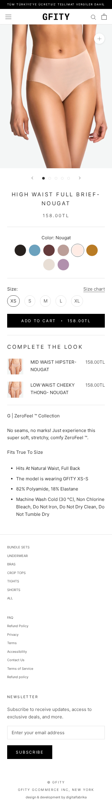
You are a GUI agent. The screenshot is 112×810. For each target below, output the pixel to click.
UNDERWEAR (17, 556)
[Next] (80, 178)
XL (77, 301)
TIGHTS (13, 581)
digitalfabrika (76, 797)
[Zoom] (99, 38)
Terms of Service (20, 668)
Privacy (13, 634)
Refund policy (17, 677)
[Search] (93, 16)
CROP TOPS (16, 573)
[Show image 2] (49, 178)
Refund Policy (17, 626)
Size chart (94, 289)
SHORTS (13, 590)
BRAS (11, 564)
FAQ (10, 617)
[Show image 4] (62, 178)
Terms (12, 643)
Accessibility (17, 651)
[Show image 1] (43, 178)
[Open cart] (104, 17)
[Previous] (32, 178)
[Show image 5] (68, 178)
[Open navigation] (8, 16)
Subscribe (30, 752)
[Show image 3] (56, 178)
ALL (10, 598)
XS (13, 301)
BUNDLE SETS (18, 547)
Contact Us (15, 660)
